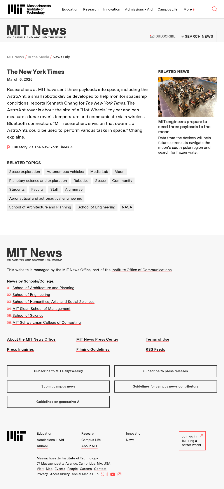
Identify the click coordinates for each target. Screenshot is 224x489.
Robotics (81, 180)
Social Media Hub (85, 474)
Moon (119, 171)
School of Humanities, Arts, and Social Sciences (53, 301)
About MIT (89, 446)
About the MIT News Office (31, 339)
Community (122, 180)
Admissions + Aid (139, 9)
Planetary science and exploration (38, 180)
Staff (54, 189)
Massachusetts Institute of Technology (67, 458)
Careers (86, 469)
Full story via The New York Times (40, 147)
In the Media (38, 57)
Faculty (37, 189)
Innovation (111, 9)
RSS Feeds (155, 349)
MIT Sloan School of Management (41, 308)
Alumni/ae (73, 189)
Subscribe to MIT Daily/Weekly (58, 371)
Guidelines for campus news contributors (165, 386)
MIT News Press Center (97, 339)
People (72, 469)
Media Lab (99, 171)
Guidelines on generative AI (58, 402)
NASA (127, 207)
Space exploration (24, 171)
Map (49, 469)
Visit (40, 469)
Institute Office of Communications (142, 270)
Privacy (42, 474)
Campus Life (167, 9)
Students (17, 189)
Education (70, 9)
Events (60, 469)
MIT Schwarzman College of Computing (46, 322)
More (189, 9)
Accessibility (60, 474)
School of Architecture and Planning (40, 207)
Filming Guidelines (93, 349)
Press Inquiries (20, 349)
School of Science (27, 315)
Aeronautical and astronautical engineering (45, 198)
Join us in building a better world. (191, 440)
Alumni (42, 446)
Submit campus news (58, 386)
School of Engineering (96, 207)
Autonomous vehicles (65, 171)
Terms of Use (157, 339)
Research (90, 9)
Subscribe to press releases (165, 371)
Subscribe (165, 36)
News (130, 440)
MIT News (15, 57)
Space (100, 180)
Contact (100, 469)
